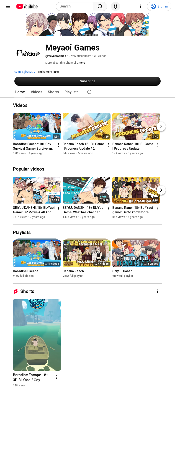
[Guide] (8, 6)
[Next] (161, 126)
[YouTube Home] (27, 6)
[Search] (100, 6)
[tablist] (87, 92)
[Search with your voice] (115, 6)
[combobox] (76, 6)
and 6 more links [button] (48, 71)
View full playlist (23, 275)
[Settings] (140, 6)
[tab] (19, 92)
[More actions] (58, 145)
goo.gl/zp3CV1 (27, 71)
